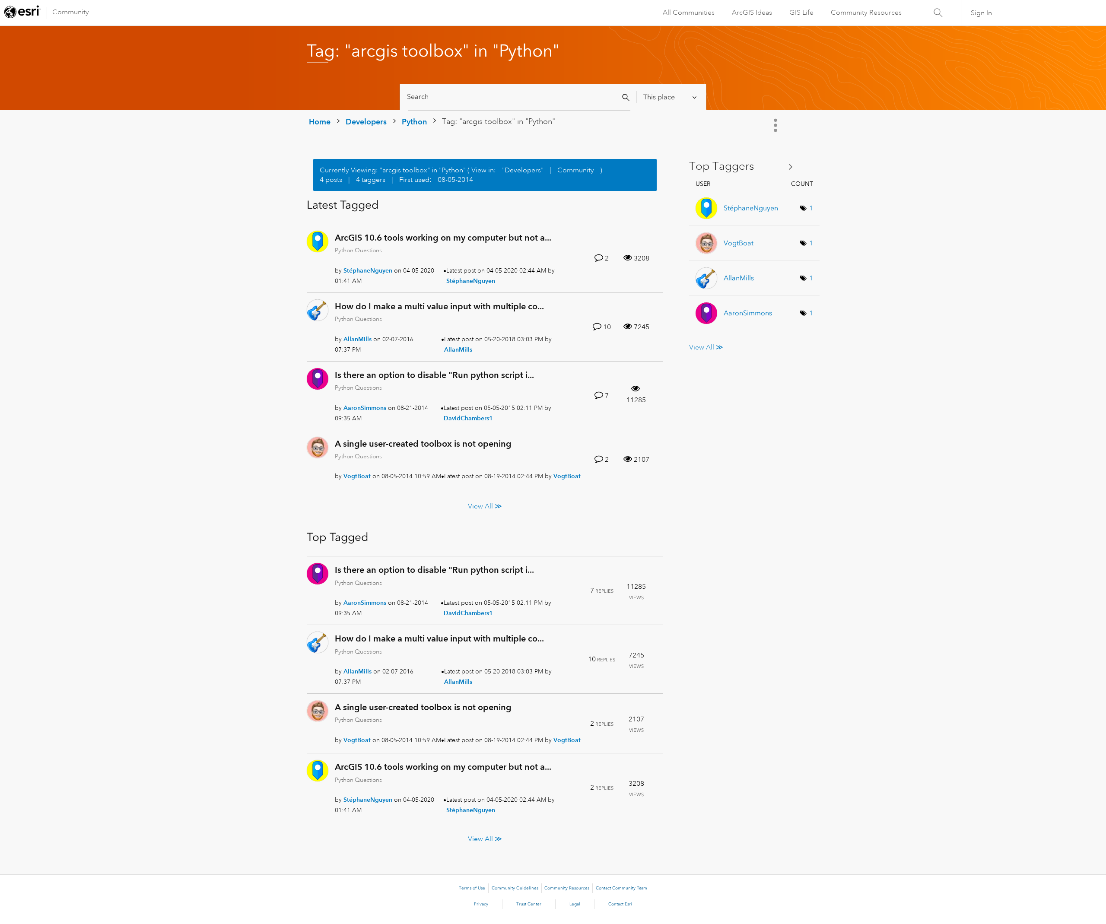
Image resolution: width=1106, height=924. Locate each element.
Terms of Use (472, 888)
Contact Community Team (621, 888)
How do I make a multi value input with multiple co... (439, 306)
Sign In (981, 13)
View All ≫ (485, 506)
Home (320, 121)
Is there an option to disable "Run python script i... (434, 375)
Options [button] (776, 125)
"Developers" (522, 170)
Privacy (481, 904)
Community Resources (866, 12)
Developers (366, 121)
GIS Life (801, 12)
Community (70, 12)
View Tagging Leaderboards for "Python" (744, 167)
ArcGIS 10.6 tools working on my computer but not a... (443, 237)
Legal (574, 904)
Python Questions (358, 250)
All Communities (689, 12)
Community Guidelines (515, 888)
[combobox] (519, 97)
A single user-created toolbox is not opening (423, 443)
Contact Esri (620, 904)
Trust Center (528, 904)
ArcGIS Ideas (752, 12)
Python (414, 121)
